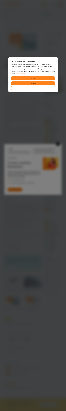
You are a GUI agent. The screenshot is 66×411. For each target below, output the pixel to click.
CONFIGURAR (33, 88)
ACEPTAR (33, 78)
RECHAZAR (33, 83)
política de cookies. (21, 73)
